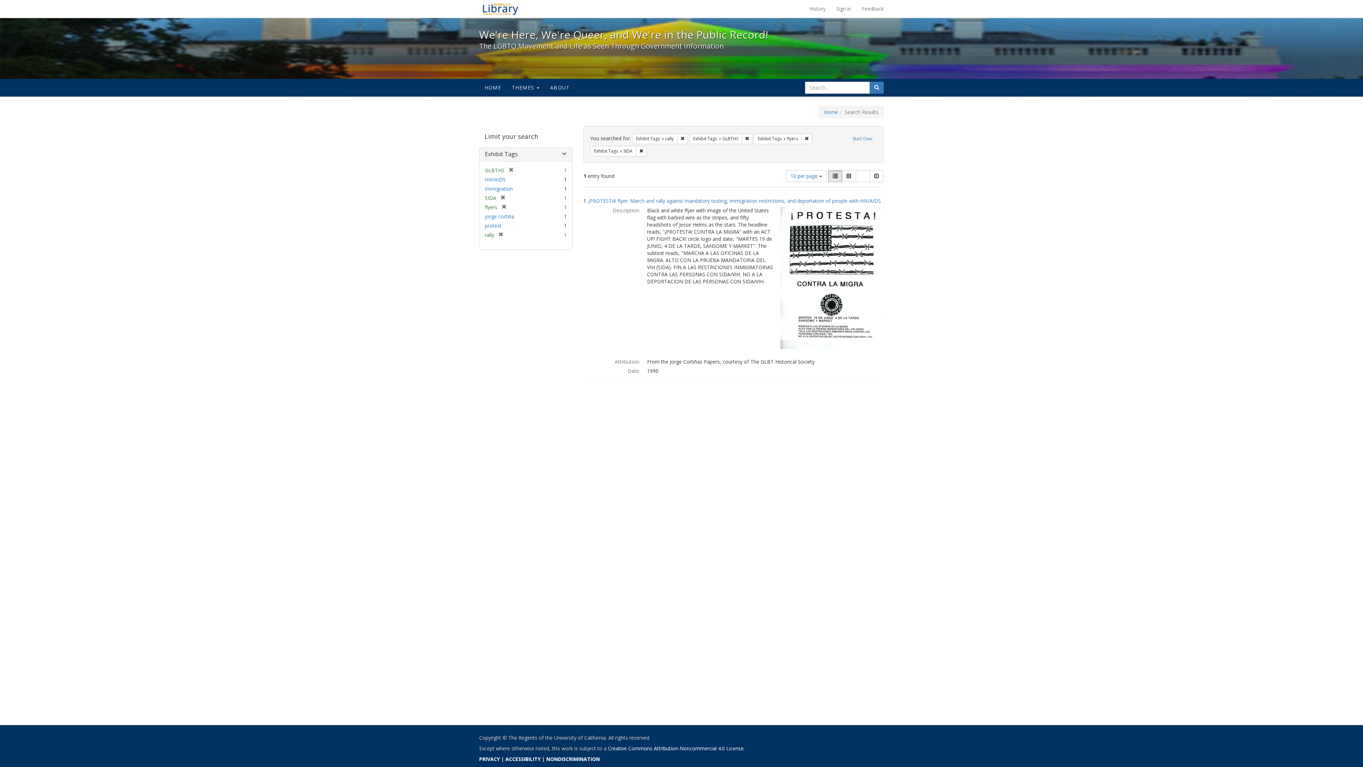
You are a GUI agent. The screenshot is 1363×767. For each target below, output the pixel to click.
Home (493, 87)
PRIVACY (489, 759)
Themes (524, 87)
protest (493, 225)
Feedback (873, 8)
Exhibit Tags (501, 154)
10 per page (804, 176)
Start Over (863, 139)
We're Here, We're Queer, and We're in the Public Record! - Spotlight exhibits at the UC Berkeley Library (500, 9)
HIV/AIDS (495, 179)
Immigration (499, 188)
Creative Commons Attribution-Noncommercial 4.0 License (676, 748)
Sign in (843, 8)
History (817, 8)
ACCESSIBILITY (523, 759)
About (560, 87)
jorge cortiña (499, 216)
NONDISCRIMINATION (573, 759)
